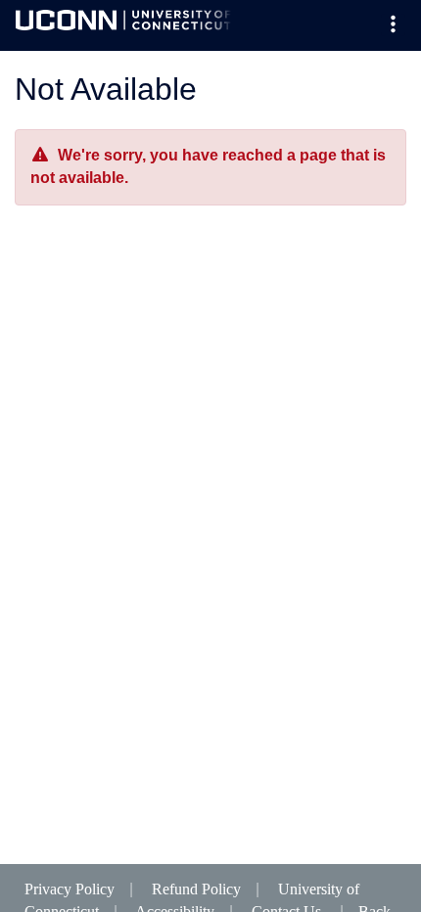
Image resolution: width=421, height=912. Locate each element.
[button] (393, 25)
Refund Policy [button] (196, 889)
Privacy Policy (69, 889)
